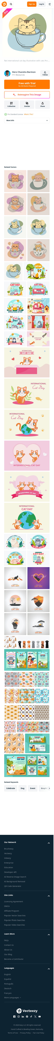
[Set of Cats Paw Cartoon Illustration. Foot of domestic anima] (20, 902)
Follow (45, 75)
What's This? (28, 114)
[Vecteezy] (4, 4)
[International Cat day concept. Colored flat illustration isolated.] (15, 496)
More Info (10, 120)
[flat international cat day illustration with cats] (15, 181)
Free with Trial (27, 84)
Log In (41, 4)
